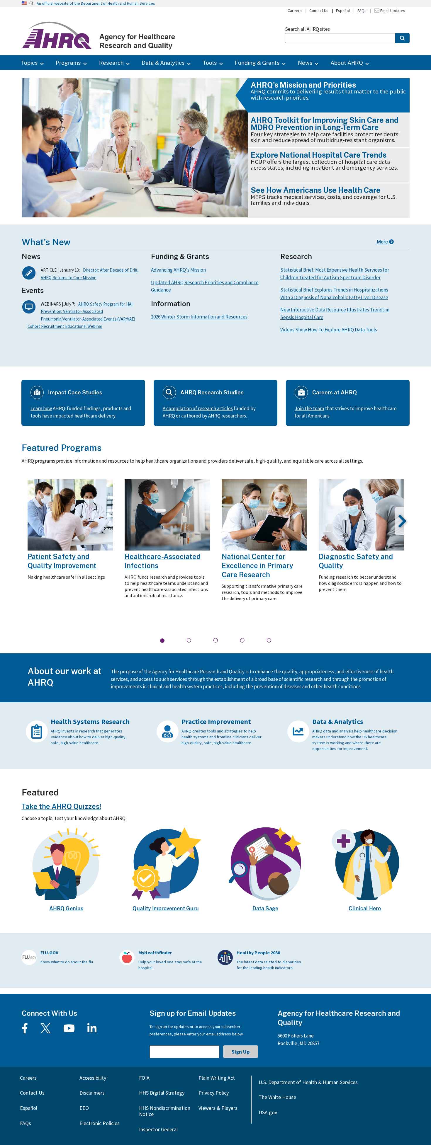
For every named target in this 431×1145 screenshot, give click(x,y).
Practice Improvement (216, 721)
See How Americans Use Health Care (316, 190)
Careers (295, 10)
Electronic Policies (99, 1123)
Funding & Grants (257, 62)
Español (343, 10)
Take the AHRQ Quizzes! (61, 806)
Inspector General (158, 1129)
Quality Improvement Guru (166, 908)
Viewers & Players (217, 1108)
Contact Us (318, 10)
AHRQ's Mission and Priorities (303, 84)
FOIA (144, 1077)
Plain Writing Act (216, 1077)
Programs (68, 62)
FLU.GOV (49, 952)
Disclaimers (92, 1092)
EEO (84, 1108)
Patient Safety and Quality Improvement (62, 561)
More (382, 242)
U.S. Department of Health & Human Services (308, 1082)
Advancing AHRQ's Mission (178, 270)
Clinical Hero (365, 908)
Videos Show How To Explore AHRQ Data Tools (328, 329)
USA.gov (268, 1112)
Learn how (41, 408)
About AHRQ (346, 62)
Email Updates (392, 10)
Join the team (309, 408)
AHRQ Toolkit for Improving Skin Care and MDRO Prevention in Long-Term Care (324, 123)
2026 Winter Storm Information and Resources (199, 316)
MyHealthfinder (155, 952)
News (305, 62)
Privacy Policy (213, 1092)
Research (111, 62)
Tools (210, 62)
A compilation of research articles (198, 408)
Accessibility (92, 1077)
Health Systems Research (90, 721)
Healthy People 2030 (258, 952)
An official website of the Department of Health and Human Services (96, 3)
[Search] (402, 38)
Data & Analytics (163, 62)
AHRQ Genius (66, 908)
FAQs (361, 10)
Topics (29, 62)
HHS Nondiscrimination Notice (164, 1111)
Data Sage (265, 908)
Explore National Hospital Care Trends (318, 154)
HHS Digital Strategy (161, 1092)
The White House (277, 1097)
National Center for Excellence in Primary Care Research (257, 565)
